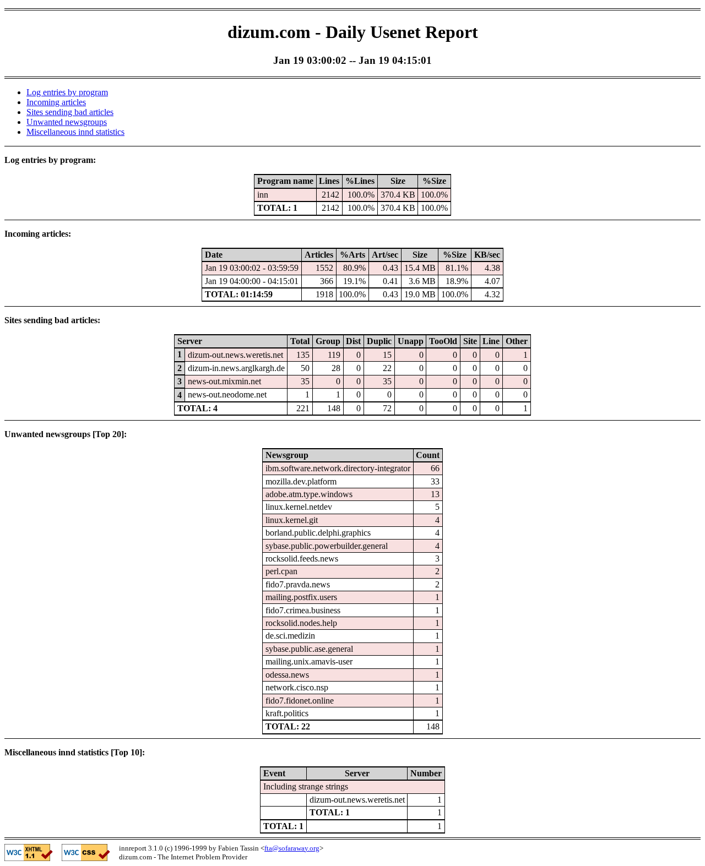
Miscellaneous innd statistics (75, 132)
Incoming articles (56, 102)
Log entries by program (67, 92)
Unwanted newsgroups (66, 122)
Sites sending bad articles (69, 112)
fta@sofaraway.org (291, 848)
